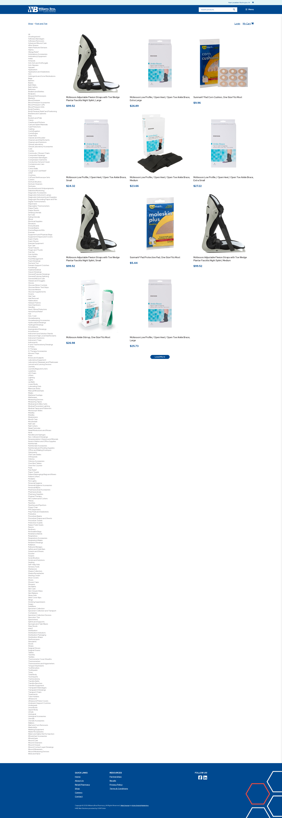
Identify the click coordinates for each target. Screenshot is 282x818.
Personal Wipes (34, 487)
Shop (30, 23)
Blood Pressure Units (36, 107)
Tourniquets (33, 677)
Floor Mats (32, 256)
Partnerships (116, 776)
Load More (160, 357)
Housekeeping (34, 318)
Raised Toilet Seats (35, 525)
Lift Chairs (32, 373)
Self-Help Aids (34, 564)
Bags (30, 78)
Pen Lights (32, 481)
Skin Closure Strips (35, 591)
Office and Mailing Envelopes (39, 450)
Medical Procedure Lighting (39, 406)
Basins (30, 83)
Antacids (31, 61)
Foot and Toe (41, 23)
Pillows (30, 501)
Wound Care (33, 740)
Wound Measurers (35, 749)
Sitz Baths (32, 586)
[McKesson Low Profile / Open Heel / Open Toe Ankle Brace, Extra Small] (223, 143)
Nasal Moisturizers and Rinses (39, 430)
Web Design (125, 805)
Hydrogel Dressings (35, 325)
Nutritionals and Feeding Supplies (41, 448)
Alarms (30, 50)
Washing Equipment (36, 729)
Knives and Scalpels (36, 358)
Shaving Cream (34, 575)
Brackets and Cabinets (37, 113)
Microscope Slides (35, 410)
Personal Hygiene (35, 483)
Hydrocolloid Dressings (37, 322)
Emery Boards (33, 226)
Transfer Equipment (36, 685)
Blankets (31, 98)
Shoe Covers (33, 578)
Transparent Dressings (37, 690)
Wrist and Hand (34, 754)
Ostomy (31, 459)
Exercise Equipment (36, 243)
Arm (29, 74)
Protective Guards (35, 523)
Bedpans (31, 94)
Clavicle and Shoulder (36, 138)
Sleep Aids (32, 595)
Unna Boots (32, 707)
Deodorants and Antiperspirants (41, 188)
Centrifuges (33, 133)
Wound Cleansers (35, 743)
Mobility (31, 413)
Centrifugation (34, 131)
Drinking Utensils (34, 212)
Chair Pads (32, 135)
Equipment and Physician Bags (40, 234)
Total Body (32, 674)
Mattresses (32, 397)
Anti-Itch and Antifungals (38, 63)
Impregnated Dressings (37, 329)
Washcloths (32, 727)
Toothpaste (33, 670)
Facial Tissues (33, 248)
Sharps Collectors (35, 571)
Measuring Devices (35, 399)
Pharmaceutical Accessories (39, 490)
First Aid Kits (33, 254)
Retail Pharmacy (82, 784)
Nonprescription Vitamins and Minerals (43, 439)
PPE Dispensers (34, 509)
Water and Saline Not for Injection (41, 734)
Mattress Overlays (35, 395)
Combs (31, 151)
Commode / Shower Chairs (38, 153)
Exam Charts (33, 239)
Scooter (31, 553)
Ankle (30, 58)
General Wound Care (36, 278)
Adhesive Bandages (36, 39)
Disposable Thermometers (38, 206)
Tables (30, 652)
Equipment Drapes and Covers (40, 237)
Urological (32, 714)
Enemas (31, 232)
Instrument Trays (34, 340)
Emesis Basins (33, 228)
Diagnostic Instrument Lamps (39, 195)
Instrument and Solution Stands (40, 333)
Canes (30, 120)
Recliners (31, 529)
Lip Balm (31, 382)
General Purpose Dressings (39, 274)
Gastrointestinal (34, 270)
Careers (78, 792)
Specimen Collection (36, 608)
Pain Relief (32, 470)
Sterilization (32, 630)
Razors (31, 527)
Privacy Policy (116, 784)
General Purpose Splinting (38, 276)
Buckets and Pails (35, 118)
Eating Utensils (34, 217)
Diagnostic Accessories (37, 193)
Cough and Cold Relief (37, 171)
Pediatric (31, 479)
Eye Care (31, 245)
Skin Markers (33, 593)
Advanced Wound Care (37, 43)
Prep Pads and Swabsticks (38, 512)
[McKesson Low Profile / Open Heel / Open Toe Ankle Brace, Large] (160, 303)
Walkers (31, 723)
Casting (31, 129)
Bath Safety (33, 87)
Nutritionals (32, 443)
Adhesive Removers (36, 41)
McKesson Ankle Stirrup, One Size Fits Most (88, 337)
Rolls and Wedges (35, 547)
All (29, 34)
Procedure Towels (35, 520)
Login (237, 23)
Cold (30, 149)
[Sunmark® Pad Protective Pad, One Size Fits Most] (160, 223)
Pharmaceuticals (34, 492)
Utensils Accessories (36, 721)
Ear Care (31, 215)
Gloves (31, 283)
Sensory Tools (33, 567)
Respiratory (32, 536)
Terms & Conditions (119, 788)
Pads (30, 468)
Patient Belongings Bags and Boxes (42, 474)
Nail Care (31, 424)
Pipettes (31, 503)
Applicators (32, 69)
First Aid (31, 252)
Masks (30, 393)
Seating (31, 562)
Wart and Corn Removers (38, 725)
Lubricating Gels (34, 386)
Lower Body (33, 384)
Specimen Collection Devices (39, 615)
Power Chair (33, 507)
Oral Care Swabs (34, 454)
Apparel (31, 67)
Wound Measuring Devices (38, 751)
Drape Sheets (33, 210)
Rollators (31, 545)
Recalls (113, 780)
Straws (30, 646)
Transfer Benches (35, 683)
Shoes (30, 580)
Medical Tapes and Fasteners (39, 408)
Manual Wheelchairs (36, 391)
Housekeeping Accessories (39, 320)
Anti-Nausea (33, 65)
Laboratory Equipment (37, 360)
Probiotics (32, 514)
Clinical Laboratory (35, 144)
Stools (30, 644)
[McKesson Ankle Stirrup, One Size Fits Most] (96, 303)
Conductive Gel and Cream (39, 162)
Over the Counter (35, 465)
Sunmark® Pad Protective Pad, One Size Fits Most (155, 257)
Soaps (30, 604)
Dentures (31, 186)
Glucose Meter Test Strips (38, 287)
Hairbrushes (33, 300)
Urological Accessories (37, 716)
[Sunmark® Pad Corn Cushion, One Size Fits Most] (223, 63)
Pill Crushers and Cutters (37, 498)
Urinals (30, 712)
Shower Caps (33, 582)
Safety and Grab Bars (36, 549)
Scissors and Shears (36, 551)
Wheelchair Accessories (37, 736)
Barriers (31, 80)
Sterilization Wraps (35, 637)
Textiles (31, 657)
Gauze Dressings (34, 272)
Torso (30, 672)
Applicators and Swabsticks (39, 72)
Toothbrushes (33, 668)
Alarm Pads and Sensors (37, 47)
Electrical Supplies (35, 221)
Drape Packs (33, 208)
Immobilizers (33, 327)
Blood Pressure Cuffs (36, 105)
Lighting (31, 377)
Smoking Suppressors (36, 602)
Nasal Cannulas (34, 428)
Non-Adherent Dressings (38, 437)
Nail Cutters (32, 426)
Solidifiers (32, 606)
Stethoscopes (33, 639)
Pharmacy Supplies (35, 494)
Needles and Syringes (36, 435)
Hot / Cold (32, 316)
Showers (31, 584)
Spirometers (33, 619)
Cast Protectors (34, 127)
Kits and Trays (33, 353)
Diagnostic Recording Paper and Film (42, 199)
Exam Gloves (33, 241)
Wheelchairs (33, 738)
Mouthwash (32, 421)
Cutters (31, 179)
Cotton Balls (33, 168)
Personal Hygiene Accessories (40, 485)
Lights (30, 380)
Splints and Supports (36, 622)
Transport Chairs (34, 692)
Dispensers (32, 204)
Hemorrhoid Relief (35, 311)
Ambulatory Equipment (37, 56)
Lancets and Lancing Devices (39, 364)
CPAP (30, 173)
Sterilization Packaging (37, 635)
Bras (30, 116)
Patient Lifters (33, 476)
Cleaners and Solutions (37, 142)
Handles (31, 307)
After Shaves (33, 45)
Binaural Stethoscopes (37, 96)
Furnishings (32, 267)
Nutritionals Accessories (37, 446)
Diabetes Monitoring (36, 190)
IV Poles (31, 347)
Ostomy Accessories (36, 461)
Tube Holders (33, 696)
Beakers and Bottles (36, 91)
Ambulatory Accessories (37, 54)
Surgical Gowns (34, 650)
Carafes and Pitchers (36, 122)
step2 (30, 628)
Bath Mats (32, 85)
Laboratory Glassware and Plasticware (43, 362)
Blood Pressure (34, 100)
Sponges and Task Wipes (38, 624)
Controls (31, 166)
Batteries (31, 89)
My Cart (247, 23)
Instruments (32, 342)
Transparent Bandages (37, 688)
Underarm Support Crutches (39, 703)
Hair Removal (33, 298)
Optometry (32, 452)
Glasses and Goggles (36, 281)
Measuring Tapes (35, 402)
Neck (30, 432)
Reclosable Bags (34, 531)
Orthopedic (32, 457)
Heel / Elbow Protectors (37, 309)
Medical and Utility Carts (37, 404)
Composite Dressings (36, 155)
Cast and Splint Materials (38, 124)
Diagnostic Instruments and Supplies (42, 197)
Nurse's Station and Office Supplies (42, 441)
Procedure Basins (35, 516)
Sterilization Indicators (36, 633)
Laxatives (32, 371)
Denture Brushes (34, 182)
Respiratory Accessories (37, 538)
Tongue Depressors (36, 666)
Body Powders (34, 109)
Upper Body (33, 710)
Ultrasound (32, 699)
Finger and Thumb (35, 250)
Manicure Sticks (34, 388)
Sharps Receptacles (36, 573)
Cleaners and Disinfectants (38, 140)
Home (78, 776)
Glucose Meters (34, 289)
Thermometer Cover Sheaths (40, 659)
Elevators (32, 223)
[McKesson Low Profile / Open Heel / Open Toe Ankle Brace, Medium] (160, 143)
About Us (79, 780)
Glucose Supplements (37, 292)
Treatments (32, 694)
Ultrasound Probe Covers (38, 701)
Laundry (31, 366)
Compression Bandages (37, 157)
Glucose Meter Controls (37, 285)
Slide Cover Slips (34, 597)
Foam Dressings (34, 261)
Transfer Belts (33, 681)
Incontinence (33, 331)
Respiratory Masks (35, 540)
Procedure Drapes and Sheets (40, 518)
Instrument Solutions (36, 338)
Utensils (31, 718)
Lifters (30, 375)
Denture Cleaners (35, 184)
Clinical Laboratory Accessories (40, 146)
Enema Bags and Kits (36, 230)
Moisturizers (33, 417)
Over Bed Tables (34, 463)
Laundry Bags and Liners (37, 369)
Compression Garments (37, 160)
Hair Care (31, 296)
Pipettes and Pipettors (37, 505)
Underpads (32, 705)
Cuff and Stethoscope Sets (39, 177)
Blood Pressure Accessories (39, 102)
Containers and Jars (36, 164)
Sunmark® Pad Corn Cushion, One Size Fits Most (217, 97)
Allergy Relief (33, 52)
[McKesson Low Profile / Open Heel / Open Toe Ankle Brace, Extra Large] (160, 63)
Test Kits (31, 655)
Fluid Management (35, 259)
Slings (30, 600)
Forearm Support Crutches (38, 265)
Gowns (31, 294)
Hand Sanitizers (34, 305)
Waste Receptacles (35, 732)
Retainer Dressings (35, 542)
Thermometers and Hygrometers (41, 663)
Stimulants (32, 641)
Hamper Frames (34, 303)
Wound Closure (34, 745)
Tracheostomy (34, 679)
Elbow (30, 219)
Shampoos (32, 569)
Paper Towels (33, 472)
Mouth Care (33, 419)
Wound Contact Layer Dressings (40, 747)
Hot (29, 314)
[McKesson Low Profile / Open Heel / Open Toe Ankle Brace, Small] (96, 143)
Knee (30, 355)
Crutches (31, 175)
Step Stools (32, 626)
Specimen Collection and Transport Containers (42, 612)
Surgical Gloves (34, 648)
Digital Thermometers (36, 201)
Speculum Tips (34, 617)
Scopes (31, 556)
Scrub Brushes (33, 558)
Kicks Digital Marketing (140, 805)
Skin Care (32, 589)
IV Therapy (32, 349)
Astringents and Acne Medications (41, 76)
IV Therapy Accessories (37, 351)
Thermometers (34, 661)
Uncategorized (34, 36)
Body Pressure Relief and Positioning (42, 111)
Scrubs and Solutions (36, 560)
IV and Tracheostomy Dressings (40, 344)
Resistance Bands (35, 534)
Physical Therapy (35, 496)
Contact (79, 796)
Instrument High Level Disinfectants (42, 336)
